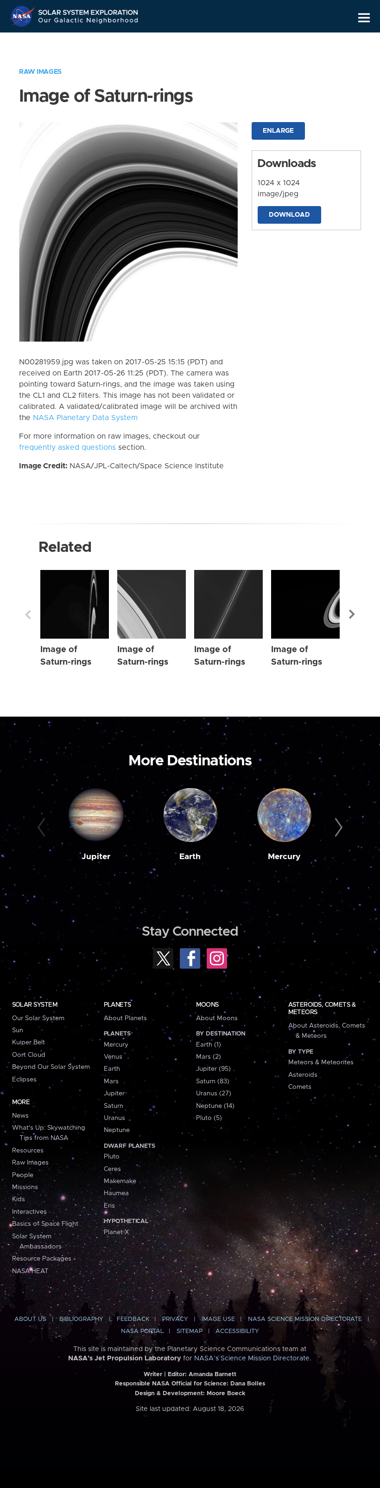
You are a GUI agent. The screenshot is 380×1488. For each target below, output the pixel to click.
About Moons (217, 1018)
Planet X (116, 1232)
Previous (28, 614)
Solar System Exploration (88, 10)
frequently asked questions (67, 447)
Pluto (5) (209, 1118)
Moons (207, 1005)
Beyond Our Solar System (51, 1067)
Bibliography (81, 1319)
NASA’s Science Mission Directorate (252, 1358)
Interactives (29, 1212)
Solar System (34, 1005)
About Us (30, 1319)
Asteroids (302, 1075)
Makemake (120, 1181)
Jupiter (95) (213, 1069)
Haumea (116, 1193)
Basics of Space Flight (45, 1224)
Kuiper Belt (28, 1042)
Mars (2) (208, 1057)
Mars (111, 1081)
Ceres (112, 1169)
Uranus (114, 1118)
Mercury (284, 857)
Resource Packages (41, 1258)
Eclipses (24, 1079)
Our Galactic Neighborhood (88, 22)
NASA (23, 16)
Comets (299, 1087)
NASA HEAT (30, 1271)
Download (289, 215)
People (22, 1175)
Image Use (218, 1319)
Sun (17, 1030)
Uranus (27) (213, 1093)
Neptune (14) (215, 1106)
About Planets (125, 1018)
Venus (113, 1057)
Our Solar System (38, 1018)
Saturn (113, 1106)
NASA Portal (142, 1331)
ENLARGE (278, 131)
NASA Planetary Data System (85, 417)
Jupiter (96, 857)
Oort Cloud (28, 1055)
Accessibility (237, 1331)
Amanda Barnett (212, 1375)
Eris (109, 1206)
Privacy (175, 1319)
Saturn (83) (212, 1081)
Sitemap (190, 1331)
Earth (190, 857)
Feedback (133, 1319)
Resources (28, 1150)
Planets (117, 1005)
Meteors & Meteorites (321, 1062)
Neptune (117, 1130)
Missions (25, 1187)
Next (352, 614)
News (20, 1116)
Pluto (112, 1156)
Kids (18, 1199)
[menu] (364, 17)
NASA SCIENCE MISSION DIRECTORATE (305, 1319)
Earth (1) (208, 1045)
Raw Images (40, 72)
